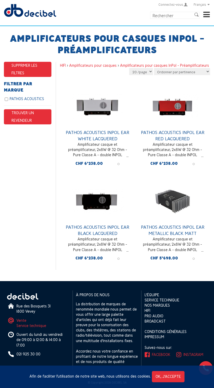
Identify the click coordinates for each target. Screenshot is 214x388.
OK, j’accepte (168, 376)
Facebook (161, 354)
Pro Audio (154, 316)
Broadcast (155, 321)
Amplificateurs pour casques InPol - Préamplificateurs (164, 65)
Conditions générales (166, 331)
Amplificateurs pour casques (93, 65)
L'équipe (152, 295)
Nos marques (157, 305)
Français (200, 4)
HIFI (63, 65)
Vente (21, 320)
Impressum (154, 337)
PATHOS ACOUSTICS (27, 98)
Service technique (31, 325)
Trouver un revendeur (22, 117)
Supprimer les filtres (24, 69)
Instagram (193, 354)
